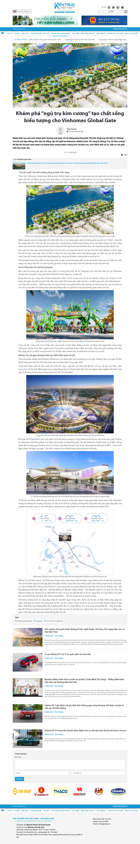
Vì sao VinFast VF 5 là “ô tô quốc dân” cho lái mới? (68, 654)
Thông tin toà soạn (115, 33)
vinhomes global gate (24, 621)
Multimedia (101, 33)
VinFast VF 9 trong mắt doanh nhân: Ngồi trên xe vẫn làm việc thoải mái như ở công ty (85, 731)
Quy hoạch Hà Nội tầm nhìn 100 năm (51, 40)
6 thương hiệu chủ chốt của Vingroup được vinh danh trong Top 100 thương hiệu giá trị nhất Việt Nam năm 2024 (67, 163)
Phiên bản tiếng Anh (23, 11)
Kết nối (46, 33)
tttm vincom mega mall (54, 621)
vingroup (39, 621)
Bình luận (18, 757)
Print (125, 155)
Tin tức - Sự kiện (13, 33)
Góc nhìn (75, 33)
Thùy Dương (71, 129)
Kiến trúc (24, 33)
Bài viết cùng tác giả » (76, 131)
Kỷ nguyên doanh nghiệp (60, 33)
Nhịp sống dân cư (87, 33)
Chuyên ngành (36, 33)
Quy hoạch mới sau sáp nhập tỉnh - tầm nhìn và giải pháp (93, 40)
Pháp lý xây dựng (131, 33)
